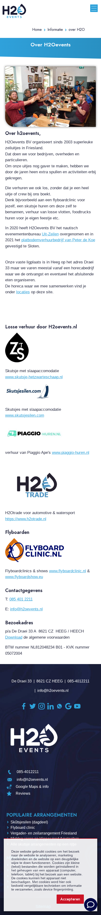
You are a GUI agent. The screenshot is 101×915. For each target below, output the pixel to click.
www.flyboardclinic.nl (67, 571)
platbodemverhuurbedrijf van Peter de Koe (58, 240)
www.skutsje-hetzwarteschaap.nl (34, 377)
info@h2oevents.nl (26, 609)
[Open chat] (90, 904)
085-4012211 (78, 681)
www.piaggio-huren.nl (70, 452)
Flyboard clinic (23, 828)
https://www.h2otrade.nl (25, 519)
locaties (23, 292)
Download (13, 637)
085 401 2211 (21, 599)
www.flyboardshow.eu (24, 577)
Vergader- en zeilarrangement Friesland (44, 833)
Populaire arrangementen (41, 815)
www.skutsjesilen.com (24, 415)
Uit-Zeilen (50, 234)
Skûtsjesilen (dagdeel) (29, 822)
